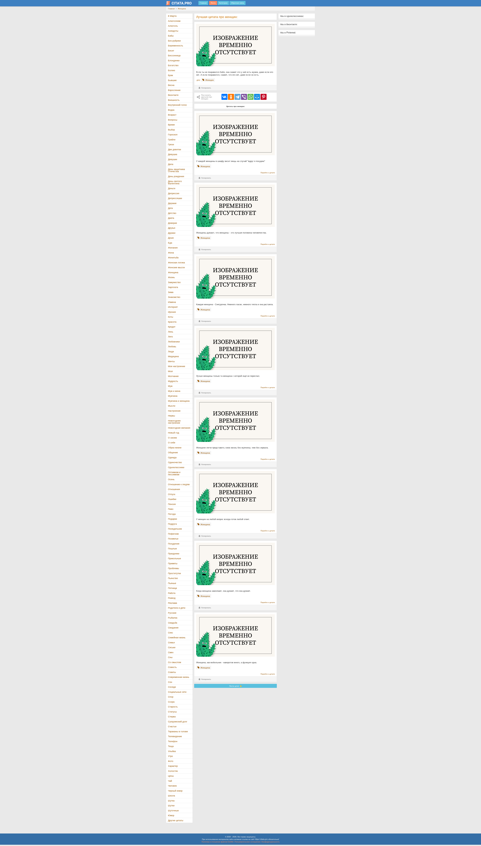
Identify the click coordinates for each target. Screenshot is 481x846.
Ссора (171, 701)
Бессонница (174, 55)
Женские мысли (176, 267)
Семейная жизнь (176, 637)
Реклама (172, 602)
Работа (171, 593)
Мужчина (172, 395)
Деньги (171, 188)
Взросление (174, 90)
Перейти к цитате (268, 172)
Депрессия (173, 193)
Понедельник (175, 528)
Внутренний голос (177, 104)
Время (171, 124)
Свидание (173, 627)
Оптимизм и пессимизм (174, 473)
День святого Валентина (175, 182)
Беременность (175, 45)
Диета (171, 217)
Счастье (172, 726)
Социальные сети (177, 691)
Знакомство (174, 297)
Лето (170, 336)
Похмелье (173, 538)
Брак (170, 75)
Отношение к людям (179, 484)
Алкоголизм (174, 20)
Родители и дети (176, 607)
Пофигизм (173, 533)
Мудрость (173, 381)
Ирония (172, 311)
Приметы (172, 563)
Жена (171, 252)
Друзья (171, 227)
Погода (172, 513)
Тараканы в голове (178, 731)
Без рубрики (174, 40)
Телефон (172, 741)
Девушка (172, 154)
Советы (172, 672)
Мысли (171, 405)
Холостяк (173, 770)
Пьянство (173, 578)
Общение (173, 452)
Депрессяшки (175, 198)
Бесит (171, 50)
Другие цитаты (175, 820)
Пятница (172, 588)
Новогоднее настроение (174, 421)
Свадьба (172, 622)
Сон (170, 681)
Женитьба (173, 257)
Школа (171, 795)
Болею (171, 70)
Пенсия (172, 504)
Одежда (172, 457)
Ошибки (172, 499)
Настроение (174, 410)
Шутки (171, 805)
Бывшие (172, 80)
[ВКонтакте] (224, 97)
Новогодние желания (179, 427)
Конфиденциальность (271, 841)
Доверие (172, 222)
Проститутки (174, 573)
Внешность (173, 99)
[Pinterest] (264, 97)
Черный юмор (175, 790)
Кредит (171, 326)
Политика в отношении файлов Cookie (217, 841)
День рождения (176, 176)
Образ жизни (174, 447)
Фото (170, 761)
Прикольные (174, 558)
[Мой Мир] (257, 97)
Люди (171, 351)
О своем (172, 437)
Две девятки (174, 149)
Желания (173, 247)
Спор (170, 696)
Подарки (172, 518)
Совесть (172, 667)
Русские (172, 612)
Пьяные (172, 583)
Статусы (172, 711)
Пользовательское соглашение (247, 841)
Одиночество (175, 462)
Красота (172, 321)
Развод (171, 597)
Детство (172, 213)
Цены (171, 775)
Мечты (171, 361)
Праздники (173, 553)
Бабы (171, 35)
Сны (170, 657)
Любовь (172, 346)
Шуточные (173, 810)
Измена (172, 302)
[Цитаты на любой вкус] (180, 3)
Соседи (172, 686)
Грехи (171, 144)
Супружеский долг (177, 721)
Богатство (173, 65)
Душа (171, 237)
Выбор (171, 129)
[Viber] (244, 97)
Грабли (171, 139)
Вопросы (172, 119)
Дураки (171, 232)
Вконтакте (173, 94)
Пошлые (172, 548)
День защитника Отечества (176, 170)
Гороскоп (172, 134)
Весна (171, 85)
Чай (170, 780)
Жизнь (171, 277)
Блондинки (173, 60)
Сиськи (171, 647)
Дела (170, 164)
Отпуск (171, 494)
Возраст (172, 114)
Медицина (173, 356)
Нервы (171, 415)
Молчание (173, 376)
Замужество (174, 282)
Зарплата (173, 287)
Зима (170, 292)
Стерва (172, 716)
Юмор (171, 815)
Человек (172, 785)
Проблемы (173, 568)
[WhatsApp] (251, 97)
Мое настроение (176, 366)
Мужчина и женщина (179, 400)
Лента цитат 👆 (235, 686)
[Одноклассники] (231, 97)
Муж (170, 385)
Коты (170, 316)
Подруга (172, 523)
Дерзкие (172, 203)
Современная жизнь (178, 676)
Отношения (174, 489)
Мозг (170, 371)
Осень (171, 479)
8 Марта (172, 15)
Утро (170, 756)
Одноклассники (176, 467)
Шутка (171, 800)
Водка (171, 109)
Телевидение (175, 736)
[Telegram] (237, 97)
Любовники (174, 341)
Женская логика (176, 262)
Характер (173, 765)
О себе (171, 442)
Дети (170, 208)
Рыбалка (172, 617)
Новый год (173, 432)
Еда (170, 242)
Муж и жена (174, 390)
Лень (170, 331)
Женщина (173, 272)
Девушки (172, 159)
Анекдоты (173, 30)
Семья (171, 642)
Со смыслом (174, 662)
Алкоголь (173, 25)
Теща (171, 746)
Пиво (170, 508)
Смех (170, 652)
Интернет (173, 306)
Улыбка (172, 751)
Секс (170, 632)
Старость (173, 706)
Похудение (173, 543)
